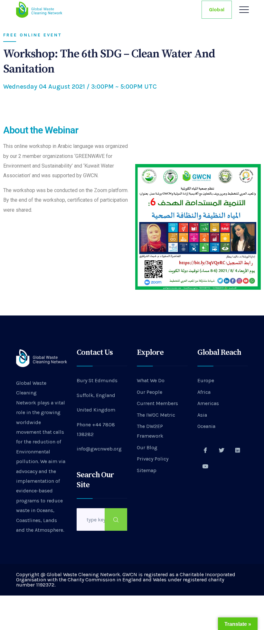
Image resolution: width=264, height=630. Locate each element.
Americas (208, 403)
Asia (202, 415)
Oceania (206, 426)
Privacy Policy (152, 459)
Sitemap (146, 470)
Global (216, 9)
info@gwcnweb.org (99, 449)
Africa (204, 392)
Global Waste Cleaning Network (31, 393)
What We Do (151, 380)
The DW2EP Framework (150, 431)
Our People (149, 392)
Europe (205, 380)
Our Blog (147, 447)
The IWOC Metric (156, 415)
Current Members (157, 403)
